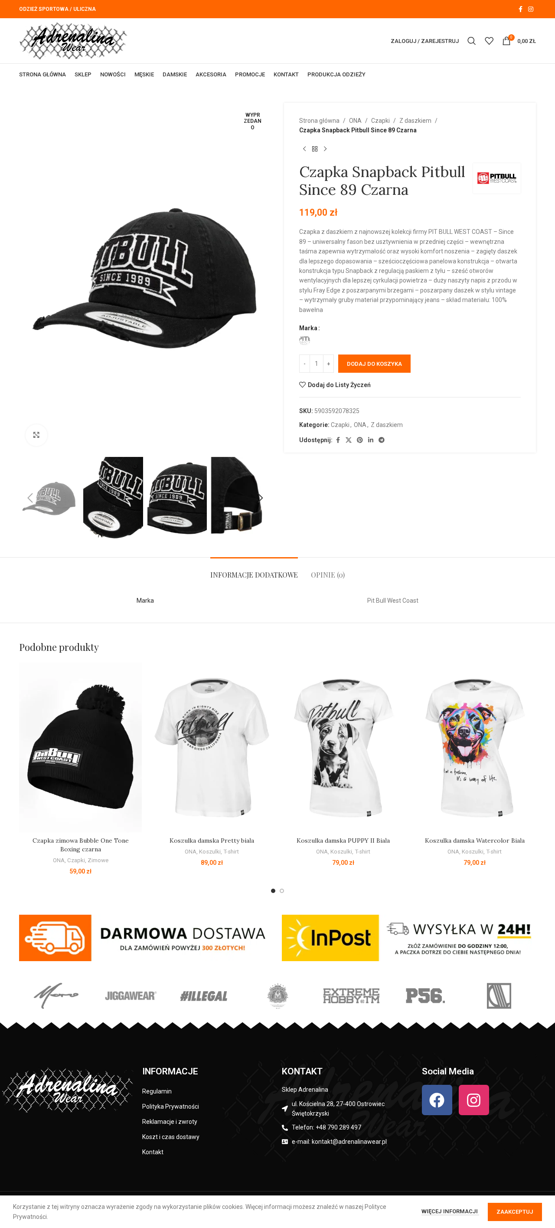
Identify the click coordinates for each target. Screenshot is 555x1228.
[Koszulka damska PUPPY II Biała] (343, 748)
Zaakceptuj (514, 1211)
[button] (30, 498)
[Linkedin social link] (371, 440)
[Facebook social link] (520, 9)
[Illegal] (204, 996)
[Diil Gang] (499, 996)
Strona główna (319, 120)
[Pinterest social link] (360, 440)
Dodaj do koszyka (374, 364)
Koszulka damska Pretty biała (212, 840)
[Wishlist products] (489, 40)
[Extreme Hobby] (351, 996)
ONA (355, 120)
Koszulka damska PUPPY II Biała (343, 840)
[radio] (304, 340)
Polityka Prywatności (170, 1106)
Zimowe (98, 860)
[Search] (471, 40)
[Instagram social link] (531, 9)
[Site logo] (73, 40)
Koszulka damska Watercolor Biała (475, 840)
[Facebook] (437, 1100)
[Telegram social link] (381, 440)
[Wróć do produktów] (315, 149)
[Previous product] (304, 149)
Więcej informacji (450, 1211)
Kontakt (152, 1152)
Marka (308, 328)
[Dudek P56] (425, 996)
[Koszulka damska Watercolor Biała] (474, 748)
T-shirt (231, 851)
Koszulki (210, 851)
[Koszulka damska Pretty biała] (211, 748)
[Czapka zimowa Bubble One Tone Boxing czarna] (80, 748)
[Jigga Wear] (129, 996)
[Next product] (325, 149)
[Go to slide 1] (273, 891)
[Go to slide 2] (282, 891)
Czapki (380, 120)
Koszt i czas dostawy (170, 1136)
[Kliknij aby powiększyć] (36, 435)
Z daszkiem (415, 120)
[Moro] (56, 996)
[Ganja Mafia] (277, 996)
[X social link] (348, 440)
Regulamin (157, 1091)
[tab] (254, 570)
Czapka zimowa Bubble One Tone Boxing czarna (81, 845)
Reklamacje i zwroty (169, 1121)
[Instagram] (474, 1100)
